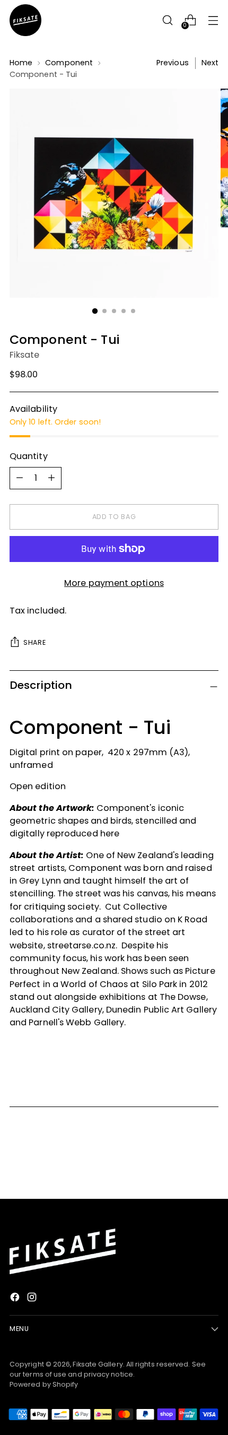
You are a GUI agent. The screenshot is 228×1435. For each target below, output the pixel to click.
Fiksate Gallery (97, 1364)
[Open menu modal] (213, 20)
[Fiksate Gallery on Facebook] (16, 1299)
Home (21, 62)
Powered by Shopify (44, 1384)
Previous (172, 62)
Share (34, 642)
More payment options (114, 583)
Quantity (29, 456)
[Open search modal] (167, 20)
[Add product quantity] (19, 478)
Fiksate (25, 355)
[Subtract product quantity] (51, 478)
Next (209, 62)
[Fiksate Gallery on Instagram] (33, 1299)
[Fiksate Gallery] (25, 20)
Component (69, 62)
